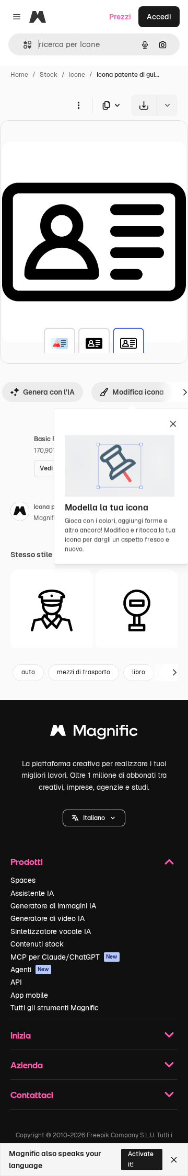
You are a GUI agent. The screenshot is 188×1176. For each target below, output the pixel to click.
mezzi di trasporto (83, 672)
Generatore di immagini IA (53, 905)
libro (138, 672)
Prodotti (26, 861)
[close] (173, 424)
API (16, 982)
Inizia (20, 1035)
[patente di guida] (59, 343)
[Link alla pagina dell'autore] (19, 513)
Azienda (26, 1064)
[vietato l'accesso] (137, 610)
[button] (94, 818)
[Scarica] (144, 105)
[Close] (174, 1160)
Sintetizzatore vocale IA (50, 931)
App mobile (29, 995)
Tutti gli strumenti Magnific (54, 1007)
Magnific (45, 518)
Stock (48, 75)
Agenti (29, 969)
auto (28, 672)
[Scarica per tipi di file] (112, 105)
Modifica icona (138, 392)
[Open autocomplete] (23, 45)
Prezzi (120, 16)
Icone (77, 75)
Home (19, 75)
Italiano (94, 818)
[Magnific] (94, 733)
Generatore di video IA (47, 918)
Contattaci (31, 1094)
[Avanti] (174, 672)
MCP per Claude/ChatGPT (64, 957)
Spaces (23, 880)
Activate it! (141, 1159)
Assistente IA (32, 893)
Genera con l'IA (49, 392)
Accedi (159, 16)
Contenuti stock (37, 944)
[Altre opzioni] (78, 105)
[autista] (51, 610)
